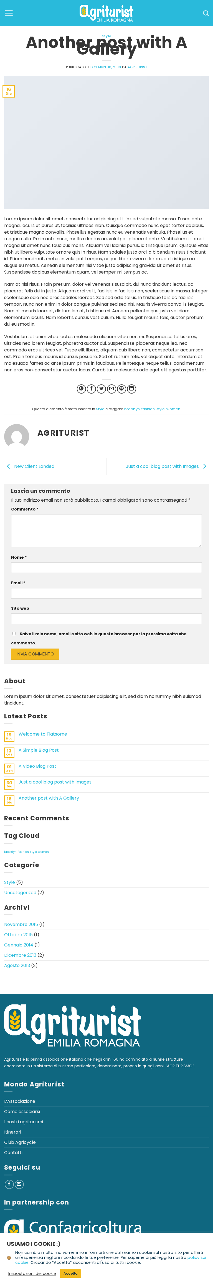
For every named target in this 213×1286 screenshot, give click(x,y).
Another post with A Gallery (49, 798)
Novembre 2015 (21, 924)
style (160, 409)
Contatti (13, 1152)
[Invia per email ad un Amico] (111, 389)
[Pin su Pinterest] (121, 389)
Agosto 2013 (17, 965)
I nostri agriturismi (23, 1122)
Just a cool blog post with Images (163, 466)
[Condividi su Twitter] (101, 389)
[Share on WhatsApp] (81, 389)
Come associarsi (22, 1111)
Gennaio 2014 (18, 945)
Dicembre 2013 (20, 955)
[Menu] (8, 13)
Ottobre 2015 (18, 935)
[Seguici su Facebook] (9, 1184)
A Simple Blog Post (39, 750)
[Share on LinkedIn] (131, 389)
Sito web (20, 608)
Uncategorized (20, 892)
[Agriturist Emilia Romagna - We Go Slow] (107, 13)
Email (18, 583)
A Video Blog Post (37, 766)
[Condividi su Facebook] (91, 389)
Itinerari (12, 1132)
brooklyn (132, 409)
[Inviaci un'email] (19, 1184)
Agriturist (137, 67)
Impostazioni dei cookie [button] (32, 1273)
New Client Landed (33, 466)
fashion (148, 409)
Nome (19, 557)
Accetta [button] (71, 1273)
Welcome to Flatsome (43, 734)
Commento (25, 509)
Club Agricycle (20, 1142)
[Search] (206, 13)
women (173, 409)
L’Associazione (19, 1101)
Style (106, 36)
